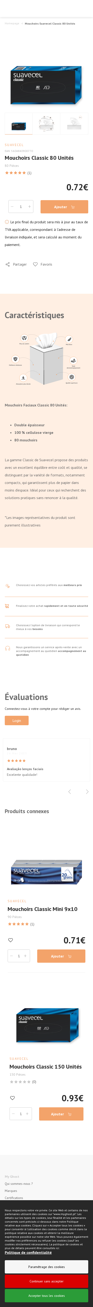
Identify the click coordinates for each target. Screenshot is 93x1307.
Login (16, 720)
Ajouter (61, 206)
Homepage (12, 23)
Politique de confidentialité (28, 1252)
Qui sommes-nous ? (19, 1184)
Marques (11, 1191)
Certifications (14, 1198)
